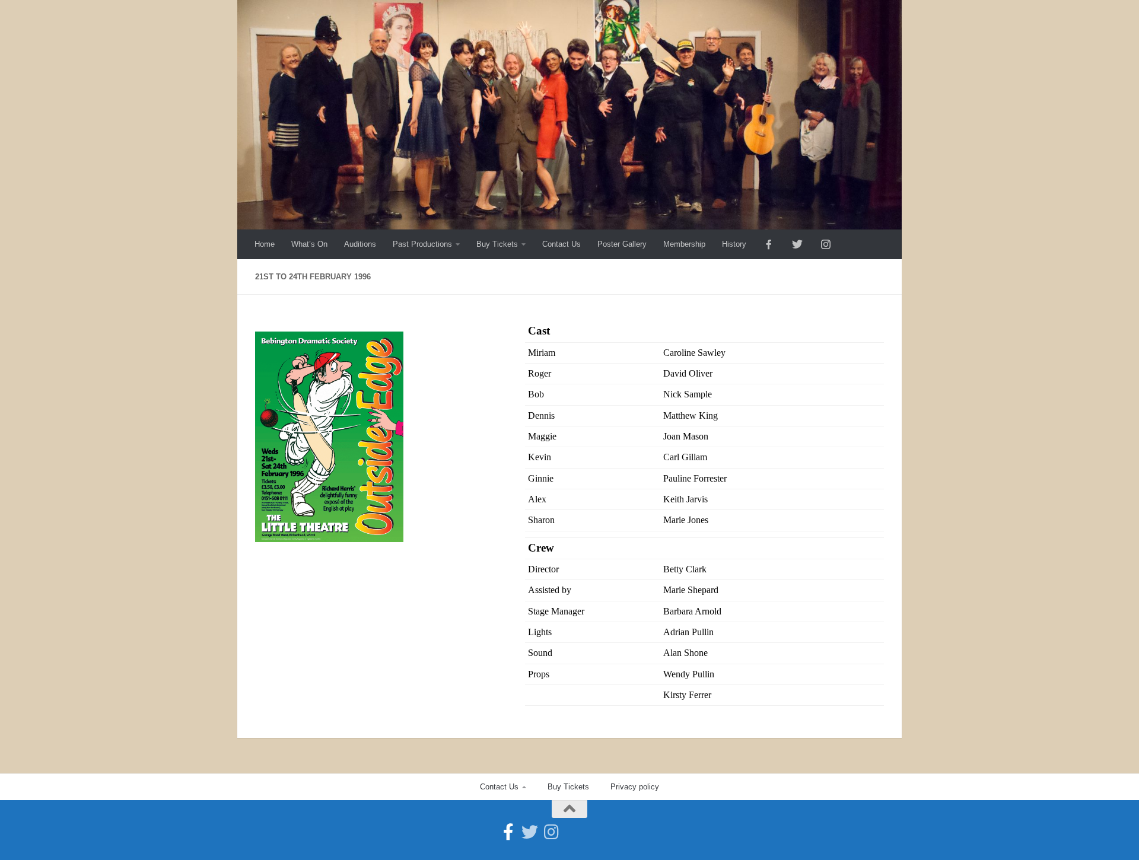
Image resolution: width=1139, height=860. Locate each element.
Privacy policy (634, 786)
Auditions (360, 244)
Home (264, 244)
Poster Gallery (622, 244)
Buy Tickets (497, 244)
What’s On (309, 244)
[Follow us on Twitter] (529, 832)
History (734, 244)
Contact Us (561, 244)
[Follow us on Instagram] (551, 832)
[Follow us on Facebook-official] (508, 832)
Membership (684, 244)
